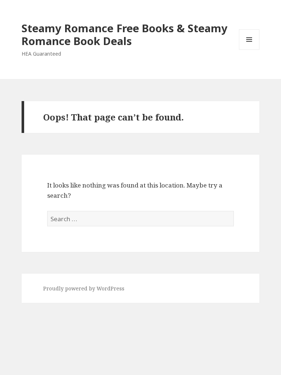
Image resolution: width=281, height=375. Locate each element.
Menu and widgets (249, 49)
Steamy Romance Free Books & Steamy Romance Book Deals (125, 34)
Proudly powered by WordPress (83, 288)
